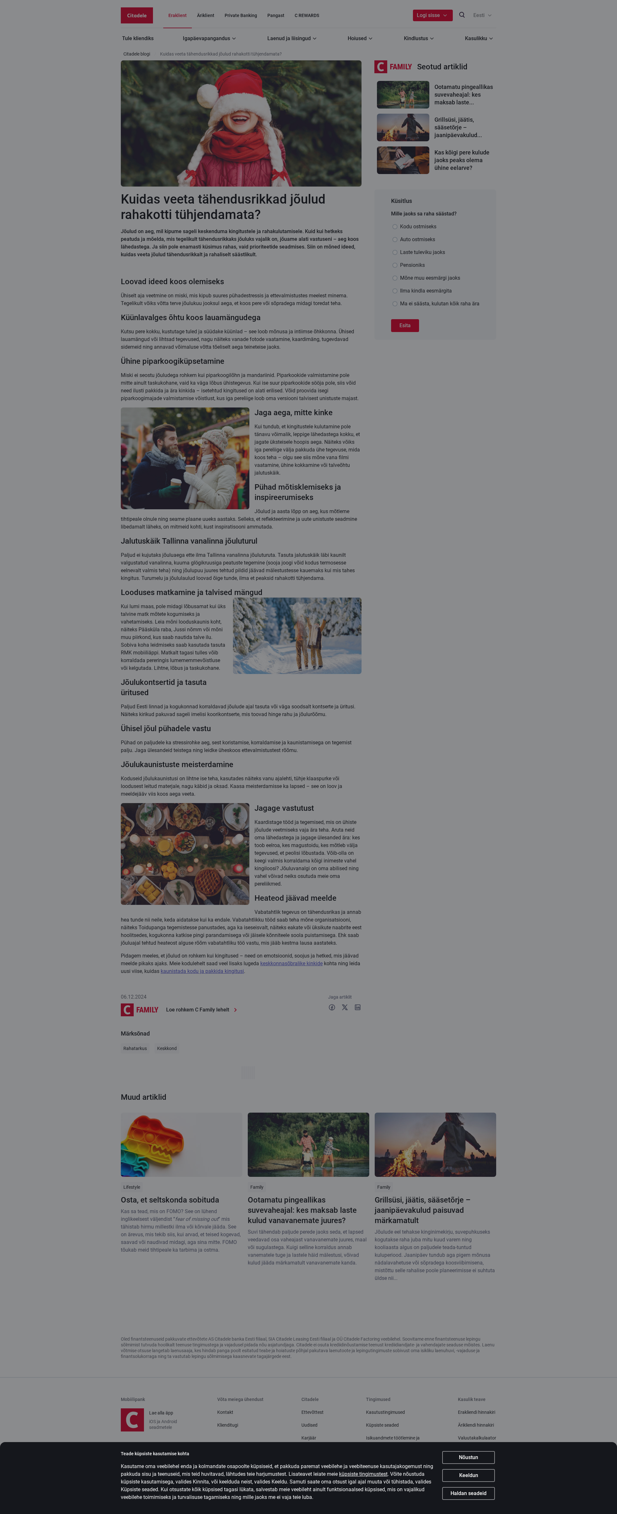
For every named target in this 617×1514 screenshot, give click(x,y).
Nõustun (468, 1457)
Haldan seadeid (469, 1493)
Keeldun (468, 1475)
